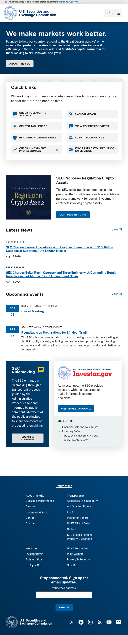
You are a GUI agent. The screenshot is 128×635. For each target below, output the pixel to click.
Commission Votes (37, 512)
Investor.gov (33, 553)
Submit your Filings (89, 137)
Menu (110, 13)
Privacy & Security (78, 559)
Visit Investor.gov (74, 408)
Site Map (72, 565)
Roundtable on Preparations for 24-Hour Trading (55, 332)
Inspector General (78, 517)
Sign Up (64, 607)
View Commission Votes (92, 126)
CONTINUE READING (73, 214)
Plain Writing (75, 553)
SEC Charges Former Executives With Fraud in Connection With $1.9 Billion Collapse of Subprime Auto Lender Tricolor (59, 249)
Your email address (64, 588)
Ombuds (72, 529)
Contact (31, 517)
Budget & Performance (40, 500)
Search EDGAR (85, 113)
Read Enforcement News (37, 137)
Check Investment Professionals (32, 149)
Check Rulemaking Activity (32, 114)
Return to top (64, 486)
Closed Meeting (32, 311)
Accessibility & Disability (82, 500)
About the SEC (19, 63)
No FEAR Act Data (78, 523)
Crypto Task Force (33, 126)
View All (117, 229)
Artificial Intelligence (80, 506)
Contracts (32, 523)
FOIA (70, 512)
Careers (30, 506)
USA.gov (31, 565)
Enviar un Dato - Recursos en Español (94, 149)
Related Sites (34, 559)
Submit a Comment (27, 438)
